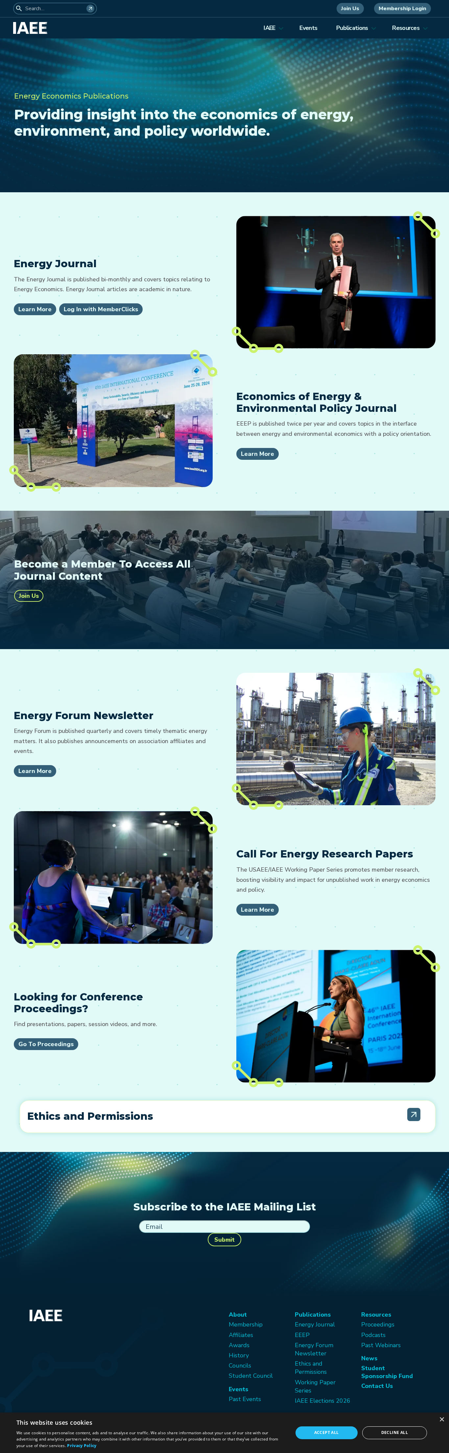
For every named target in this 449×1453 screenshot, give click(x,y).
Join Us (350, 8)
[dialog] (224, 1433)
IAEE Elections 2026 (322, 1401)
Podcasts (373, 1335)
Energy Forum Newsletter (314, 1349)
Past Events (245, 1399)
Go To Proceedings (46, 1044)
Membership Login (402, 8)
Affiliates (241, 1335)
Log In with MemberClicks (101, 309)
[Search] (90, 8)
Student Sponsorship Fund (387, 1372)
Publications (352, 28)
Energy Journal (315, 1324)
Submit (224, 1240)
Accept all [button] (326, 1432)
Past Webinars (381, 1345)
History (239, 1355)
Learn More (35, 309)
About (238, 1315)
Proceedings (377, 1324)
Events (308, 28)
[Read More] (413, 1114)
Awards (239, 1345)
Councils (240, 1366)
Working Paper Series (315, 1386)
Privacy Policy (81, 1445)
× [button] (441, 1419)
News (369, 1358)
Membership (246, 1324)
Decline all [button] (394, 1432)
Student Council (251, 1376)
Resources (405, 28)
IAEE (269, 28)
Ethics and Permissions (311, 1368)
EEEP (302, 1335)
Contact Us (377, 1386)
